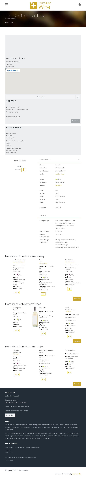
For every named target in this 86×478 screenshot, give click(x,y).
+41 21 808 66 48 (13, 112)
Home (7, 23)
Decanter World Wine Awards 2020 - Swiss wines (20, 457)
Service (43, 215)
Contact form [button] (10, 415)
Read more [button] (75, 121)
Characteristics (45, 160)
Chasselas (58, 185)
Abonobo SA (76, 474)
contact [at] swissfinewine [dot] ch (17, 411)
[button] (40, 97)
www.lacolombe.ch (14, 117)
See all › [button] (77, 299)
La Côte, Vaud (59, 174)
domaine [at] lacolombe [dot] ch (18, 109)
